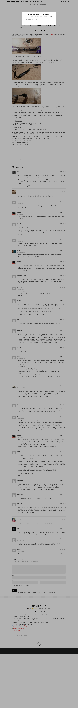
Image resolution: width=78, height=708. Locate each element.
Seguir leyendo (39, 22)
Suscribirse (49, 19)
